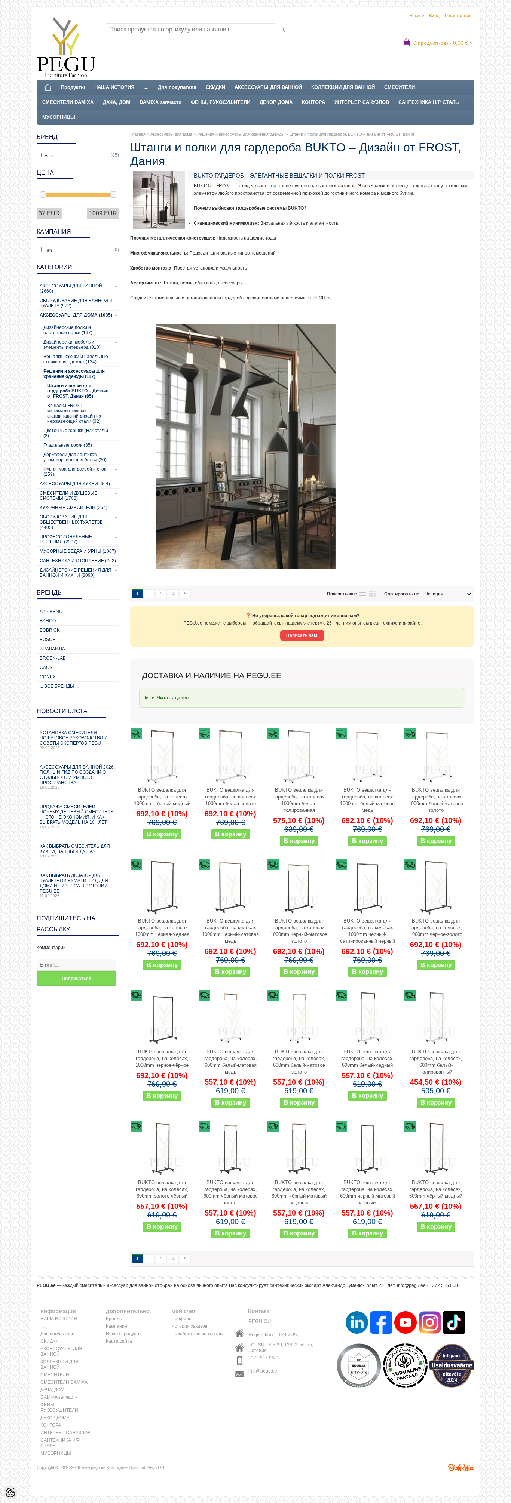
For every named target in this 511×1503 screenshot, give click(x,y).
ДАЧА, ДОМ (116, 102)
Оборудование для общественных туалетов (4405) (71, 522)
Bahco (48, 620)
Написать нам (302, 635)
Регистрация (458, 15)
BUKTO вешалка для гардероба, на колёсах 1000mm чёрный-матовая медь (230, 931)
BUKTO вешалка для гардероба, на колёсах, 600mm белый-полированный (436, 1062)
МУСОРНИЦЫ (58, 117)
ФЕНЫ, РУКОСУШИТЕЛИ (220, 102)
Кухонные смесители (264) (73, 507)
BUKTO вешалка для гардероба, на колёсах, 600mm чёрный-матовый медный (299, 1192)
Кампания (116, 1326)
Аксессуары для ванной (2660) (71, 288)
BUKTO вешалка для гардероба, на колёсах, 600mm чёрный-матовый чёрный (367, 1192)
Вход (434, 15)
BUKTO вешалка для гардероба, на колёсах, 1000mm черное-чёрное (162, 1058)
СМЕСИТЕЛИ (399, 87)
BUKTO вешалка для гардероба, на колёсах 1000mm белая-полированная (299, 800)
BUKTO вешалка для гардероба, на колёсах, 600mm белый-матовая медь (230, 1062)
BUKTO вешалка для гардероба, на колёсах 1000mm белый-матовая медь (367, 800)
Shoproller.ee (461, 1467)
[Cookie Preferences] (10, 1492)
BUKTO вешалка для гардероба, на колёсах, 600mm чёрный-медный (435, 1189)
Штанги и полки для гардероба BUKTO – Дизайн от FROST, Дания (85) (77, 391)
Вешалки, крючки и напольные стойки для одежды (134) (75, 359)
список (362, 594)
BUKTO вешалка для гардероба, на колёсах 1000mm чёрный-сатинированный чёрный (367, 931)
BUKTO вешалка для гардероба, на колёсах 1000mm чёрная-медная (162, 927)
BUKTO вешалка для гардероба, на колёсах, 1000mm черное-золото (436, 927)
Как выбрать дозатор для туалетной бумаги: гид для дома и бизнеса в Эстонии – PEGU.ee (75, 885)
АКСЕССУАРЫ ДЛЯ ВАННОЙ (268, 87)
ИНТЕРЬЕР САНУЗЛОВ (361, 102)
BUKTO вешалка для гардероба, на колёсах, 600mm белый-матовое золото (299, 1062)
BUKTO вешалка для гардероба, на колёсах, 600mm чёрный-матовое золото (231, 1192)
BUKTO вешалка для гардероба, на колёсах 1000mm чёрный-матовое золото (298, 931)
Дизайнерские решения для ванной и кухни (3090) (75, 572)
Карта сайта (119, 1341)
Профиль (181, 1318)
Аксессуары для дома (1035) (76, 315)
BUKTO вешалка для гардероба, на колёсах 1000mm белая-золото (230, 796)
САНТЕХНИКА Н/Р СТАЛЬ (428, 102)
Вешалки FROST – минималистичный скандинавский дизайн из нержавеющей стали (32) (74, 413)
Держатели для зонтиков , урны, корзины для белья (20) (75, 457)
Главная (138, 134)
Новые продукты (123, 1333)
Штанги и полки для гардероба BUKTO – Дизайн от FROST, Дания (351, 134)
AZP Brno (51, 611)
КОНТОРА (313, 102)
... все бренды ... (59, 686)
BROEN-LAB (53, 658)
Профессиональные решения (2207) (66, 539)
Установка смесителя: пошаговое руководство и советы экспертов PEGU (74, 740)
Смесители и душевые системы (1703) (68, 495)
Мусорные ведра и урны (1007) (78, 551)
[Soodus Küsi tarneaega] (162, 756)
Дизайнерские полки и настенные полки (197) (67, 330)
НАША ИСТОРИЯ (114, 87)
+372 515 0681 (263, 1358)
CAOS (46, 667)
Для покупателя (177, 87)
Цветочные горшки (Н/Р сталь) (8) (75, 433)
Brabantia (52, 649)
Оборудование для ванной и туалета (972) (76, 303)
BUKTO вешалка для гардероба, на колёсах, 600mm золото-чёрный (162, 1189)
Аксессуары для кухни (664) (75, 483)
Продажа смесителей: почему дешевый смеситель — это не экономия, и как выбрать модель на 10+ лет (76, 816)
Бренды (114, 1318)
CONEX (48, 677)
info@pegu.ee (262, 1371)
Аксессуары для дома (171, 134)
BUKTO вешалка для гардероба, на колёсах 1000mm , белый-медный (162, 796)
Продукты (73, 87)
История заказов (189, 1326)
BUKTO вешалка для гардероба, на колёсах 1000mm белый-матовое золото (436, 800)
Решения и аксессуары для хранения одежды (240, 134)
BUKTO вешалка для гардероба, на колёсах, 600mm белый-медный (367, 1058)
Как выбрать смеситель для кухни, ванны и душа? (75, 851)
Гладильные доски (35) (67, 445)
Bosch (48, 639)
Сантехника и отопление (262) (78, 560)
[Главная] (47, 87)
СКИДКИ (215, 87)
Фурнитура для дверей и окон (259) (75, 471)
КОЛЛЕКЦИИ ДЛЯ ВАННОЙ (343, 87)
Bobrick (50, 630)
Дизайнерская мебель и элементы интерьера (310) (72, 344)
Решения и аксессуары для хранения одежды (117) (74, 374)
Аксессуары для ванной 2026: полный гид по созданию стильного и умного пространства (77, 776)
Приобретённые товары (197, 1333)
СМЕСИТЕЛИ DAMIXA (68, 102)
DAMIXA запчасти (160, 102)
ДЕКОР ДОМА (276, 102)
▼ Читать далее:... (172, 697)
